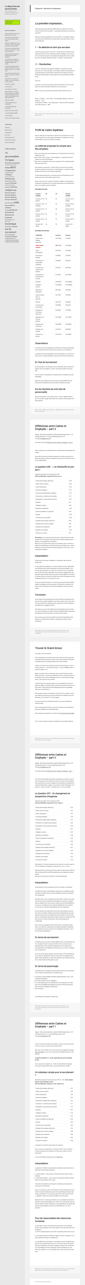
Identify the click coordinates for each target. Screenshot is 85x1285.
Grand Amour (12, 185)
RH (40, 115)
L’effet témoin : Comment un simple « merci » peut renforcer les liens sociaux (12, 80)
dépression (8, 181)
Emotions (13, 181)
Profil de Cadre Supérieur (49, 130)
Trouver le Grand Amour (48, 648)
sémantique (8, 226)
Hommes (14, 187)
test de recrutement (39, 411)
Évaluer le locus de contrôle (11, 110)
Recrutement (9, 212)
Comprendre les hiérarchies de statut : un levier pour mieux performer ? (12, 75)
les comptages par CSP (44, 438)
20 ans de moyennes (12, 163)
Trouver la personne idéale (67, 713)
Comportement (8, 132)
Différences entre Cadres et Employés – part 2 (59, 442)
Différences (10, 179)
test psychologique (10, 234)
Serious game (7, 221)
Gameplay (7, 185)
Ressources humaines (10, 140)
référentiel (7, 219)
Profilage (7, 210)
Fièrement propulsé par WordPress (43, 1281)
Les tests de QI (8, 86)
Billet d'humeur (8, 130)
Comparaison (10, 170)
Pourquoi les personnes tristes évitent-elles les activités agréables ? (12, 55)
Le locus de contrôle (9, 84)
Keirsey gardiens (10, 195)
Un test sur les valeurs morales (12, 118)
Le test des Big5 (8, 115)
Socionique (10, 223)
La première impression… (49, 23)
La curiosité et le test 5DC (11, 89)
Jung (7, 190)
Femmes (13, 183)
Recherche (13, 210)
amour (15, 165)
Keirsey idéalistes (11, 197)
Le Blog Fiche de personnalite (12, 7)
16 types (9, 160)
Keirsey (13, 190)
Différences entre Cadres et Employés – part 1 (59, 771)
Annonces (7, 127)
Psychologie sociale (9, 137)
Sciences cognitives (9, 142)
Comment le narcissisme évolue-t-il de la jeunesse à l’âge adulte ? (12, 39)
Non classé (7, 135)
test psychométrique (11, 236)
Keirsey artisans (10, 193)
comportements (9, 172)
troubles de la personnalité (12, 242)
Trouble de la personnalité (12, 240)
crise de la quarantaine (9, 176)
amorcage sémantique (9, 165)
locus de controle (9, 203)
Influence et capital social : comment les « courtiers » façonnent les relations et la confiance (12, 44)
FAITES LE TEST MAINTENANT (9, 22)
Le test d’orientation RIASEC (11, 113)
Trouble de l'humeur (10, 238)
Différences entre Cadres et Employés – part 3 (50, 427)
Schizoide (12, 219)
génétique (7, 187)
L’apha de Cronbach (9, 100)
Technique (14, 226)
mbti (16, 202)
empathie (7, 183)
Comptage (8, 175)
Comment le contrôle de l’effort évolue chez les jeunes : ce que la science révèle (12, 50)
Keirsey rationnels (11, 199)
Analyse (7, 168)
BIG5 (13, 167)
